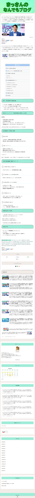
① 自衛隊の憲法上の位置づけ (11, 82)
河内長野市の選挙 (28, 244)
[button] (17, 259)
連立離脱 (15, 245)
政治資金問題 (15, 244)
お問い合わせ (17, 495)
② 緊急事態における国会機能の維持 (12, 84)
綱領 (11, 245)
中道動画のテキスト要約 (25, 241)
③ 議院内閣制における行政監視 (11, 86)
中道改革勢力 (31, 241)
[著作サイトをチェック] (15, 266)
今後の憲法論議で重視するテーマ (12, 80)
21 (12, 374)
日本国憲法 (23, 244)
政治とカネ (3, 244)
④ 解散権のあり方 (9, 88)
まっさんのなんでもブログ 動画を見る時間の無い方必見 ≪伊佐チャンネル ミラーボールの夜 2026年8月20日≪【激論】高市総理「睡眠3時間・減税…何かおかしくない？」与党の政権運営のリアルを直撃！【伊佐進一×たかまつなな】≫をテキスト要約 (17, 396)
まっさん (17, 351)
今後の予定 (8, 95)
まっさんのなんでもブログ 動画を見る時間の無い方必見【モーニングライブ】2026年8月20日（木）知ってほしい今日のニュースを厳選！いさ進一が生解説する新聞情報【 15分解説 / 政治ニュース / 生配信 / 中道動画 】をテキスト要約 (17, 402)
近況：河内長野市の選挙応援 (11, 68)
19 (7, 374)
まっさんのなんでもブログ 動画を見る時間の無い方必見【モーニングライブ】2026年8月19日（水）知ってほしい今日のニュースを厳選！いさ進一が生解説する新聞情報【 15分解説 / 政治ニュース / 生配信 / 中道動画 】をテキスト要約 (17, 407)
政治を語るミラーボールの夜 (9, 244)
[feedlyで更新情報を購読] (17, 266)
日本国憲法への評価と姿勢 (11, 73)
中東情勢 (15, 241)
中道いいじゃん (19, 241)
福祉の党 (9, 245)
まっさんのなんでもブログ (5, 241)
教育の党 (20, 244)
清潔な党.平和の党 (4, 245)
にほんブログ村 (4, 41)
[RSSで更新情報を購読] (19, 266)
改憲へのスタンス (9, 77)
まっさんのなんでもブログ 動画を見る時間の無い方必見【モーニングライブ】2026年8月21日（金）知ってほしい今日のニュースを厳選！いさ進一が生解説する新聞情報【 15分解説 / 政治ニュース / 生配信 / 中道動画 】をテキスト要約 (17, 390)
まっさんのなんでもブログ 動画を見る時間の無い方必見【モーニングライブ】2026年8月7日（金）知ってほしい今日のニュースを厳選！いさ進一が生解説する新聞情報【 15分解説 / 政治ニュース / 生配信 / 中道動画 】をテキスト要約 (17, 413)
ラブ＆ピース (11, 241)
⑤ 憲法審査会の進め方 (10, 90)
